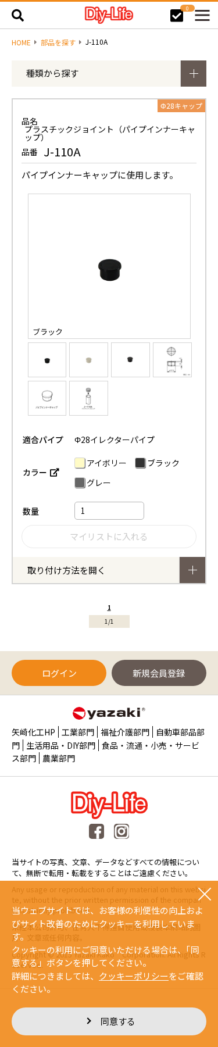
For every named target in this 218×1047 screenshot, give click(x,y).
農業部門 (58, 758)
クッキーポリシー (134, 976)
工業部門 (78, 732)
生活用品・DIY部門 (60, 745)
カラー (35, 472)
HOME (21, 42)
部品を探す (58, 42)
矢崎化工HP (33, 732)
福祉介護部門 (125, 732)
